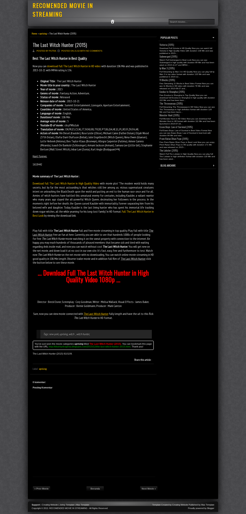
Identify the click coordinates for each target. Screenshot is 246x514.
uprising (43, 33)
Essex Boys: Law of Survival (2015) (176, 127)
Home (34, 33)
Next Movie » (149, 488)
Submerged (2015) (168, 56)
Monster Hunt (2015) (170, 115)
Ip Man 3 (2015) (167, 68)
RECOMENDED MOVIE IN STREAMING (68, 508)
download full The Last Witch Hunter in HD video (74, 66)
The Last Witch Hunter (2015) (60, 45)
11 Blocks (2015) (167, 80)
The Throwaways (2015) (171, 103)
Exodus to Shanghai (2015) (172, 92)
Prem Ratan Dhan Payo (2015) (174, 139)
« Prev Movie (41, 488)
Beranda (95, 488)
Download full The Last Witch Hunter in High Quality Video (66, 183)
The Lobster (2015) (169, 150)
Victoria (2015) (167, 45)
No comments (94, 51)
